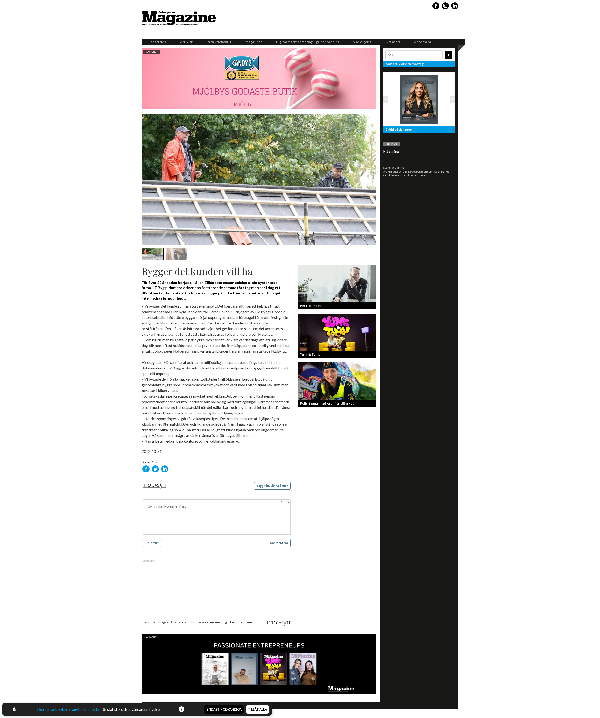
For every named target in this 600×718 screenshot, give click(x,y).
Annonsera (422, 42)
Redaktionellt (218, 42)
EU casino (391, 151)
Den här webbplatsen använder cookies (68, 709)
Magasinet (253, 42)
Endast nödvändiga (224, 709)
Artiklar (186, 42)
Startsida (158, 42)
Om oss (391, 42)
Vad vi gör (361, 42)
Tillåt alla (257, 709)
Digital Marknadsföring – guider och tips (307, 42)
